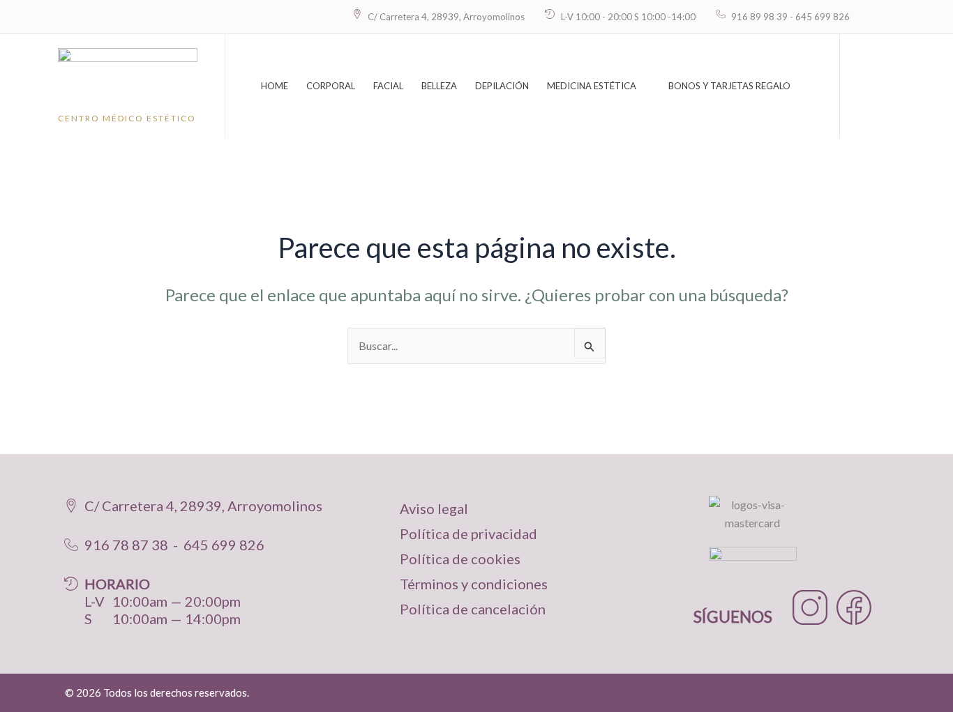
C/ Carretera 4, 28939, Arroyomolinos (203, 505)
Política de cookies (460, 558)
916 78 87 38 (126, 544)
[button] (864, 86)
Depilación (502, 85)
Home (274, 85)
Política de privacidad (468, 533)
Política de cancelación (473, 608)
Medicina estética (591, 85)
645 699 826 (223, 544)
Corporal (330, 85)
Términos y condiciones (474, 583)
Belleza (439, 85)
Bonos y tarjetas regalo (729, 85)
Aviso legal (434, 508)
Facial (388, 85)
